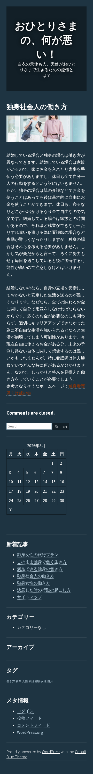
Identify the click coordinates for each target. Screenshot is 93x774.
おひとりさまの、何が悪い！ (46, 40)
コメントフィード (33, 725)
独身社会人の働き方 (36, 107)
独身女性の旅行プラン (37, 554)
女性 (25, 681)
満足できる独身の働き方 (40, 568)
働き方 (10, 681)
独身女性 (41, 681)
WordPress (51, 751)
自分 (50, 681)
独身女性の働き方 (33, 583)
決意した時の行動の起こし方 (44, 589)
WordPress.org (30, 732)
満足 (31, 681)
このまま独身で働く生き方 (42, 561)
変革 (18, 681)
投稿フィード (29, 718)
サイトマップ (29, 596)
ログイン (25, 710)
